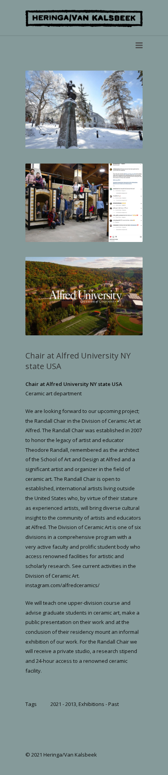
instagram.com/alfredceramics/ (62, 585)
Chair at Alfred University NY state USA (73, 384)
